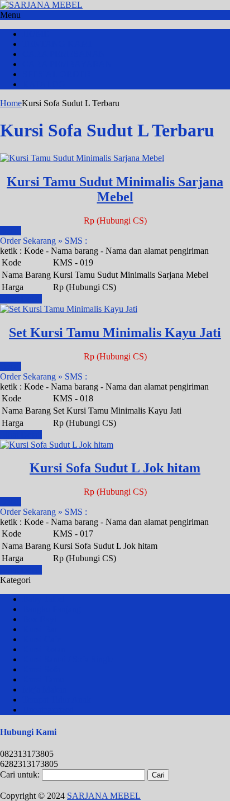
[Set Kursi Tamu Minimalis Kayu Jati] (68, 309)
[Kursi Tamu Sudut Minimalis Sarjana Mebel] (82, 158)
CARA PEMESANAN (64, 54)
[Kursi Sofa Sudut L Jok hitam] (56, 444)
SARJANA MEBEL (104, 795)
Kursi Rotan (43, 649)
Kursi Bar (39, 629)
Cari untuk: (20, 774)
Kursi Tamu (43, 679)
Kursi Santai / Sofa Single (67, 659)
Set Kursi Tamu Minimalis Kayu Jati (115, 332)
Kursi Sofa (41, 669)
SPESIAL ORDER (56, 74)
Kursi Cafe (41, 639)
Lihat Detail (21, 299)
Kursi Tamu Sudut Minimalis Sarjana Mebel (115, 189)
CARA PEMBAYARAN (67, 64)
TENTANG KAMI (57, 44)
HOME (35, 34)
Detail (10, 230)
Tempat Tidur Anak (56, 699)
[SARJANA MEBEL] (41, 5)
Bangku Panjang (51, 609)
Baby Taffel (43, 599)
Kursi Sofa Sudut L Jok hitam (115, 468)
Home (11, 103)
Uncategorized (48, 709)
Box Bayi (39, 619)
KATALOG (43, 84)
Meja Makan (44, 689)
